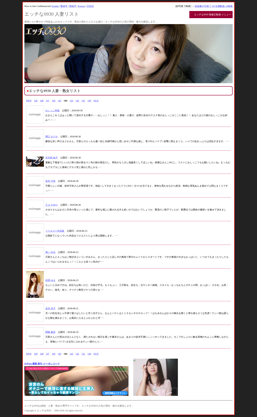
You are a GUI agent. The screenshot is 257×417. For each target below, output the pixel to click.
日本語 (90, 6)
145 (59, 100)
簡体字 (72, 6)
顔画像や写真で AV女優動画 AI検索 (214, 6)
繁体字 (64, 6)
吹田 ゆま (50, 280)
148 (41, 100)
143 (71, 100)
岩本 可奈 (50, 181)
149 (35, 100)
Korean (81, 6)
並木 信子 (50, 308)
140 (89, 100)
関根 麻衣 (50, 332)
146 (53, 100)
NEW (29, 100)
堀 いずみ (50, 252)
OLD (95, 100)
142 (77, 100)
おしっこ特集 (52, 110)
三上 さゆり (51, 205)
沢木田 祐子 (51, 157)
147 (47, 100)
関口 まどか (51, 136)
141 (83, 100)
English (55, 6)
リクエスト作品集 (54, 231)
